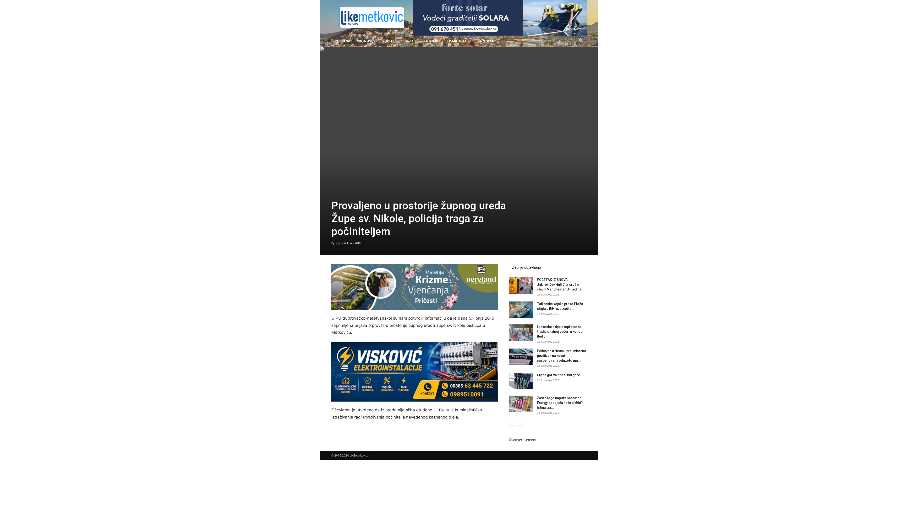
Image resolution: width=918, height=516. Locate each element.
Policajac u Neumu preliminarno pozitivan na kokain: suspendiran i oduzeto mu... (561, 355)
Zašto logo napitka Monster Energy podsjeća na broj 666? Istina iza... (560, 402)
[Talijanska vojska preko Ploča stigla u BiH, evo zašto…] (521, 309)
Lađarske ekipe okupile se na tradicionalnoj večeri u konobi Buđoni (560, 331)
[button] (581, 41)
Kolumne (432, 40)
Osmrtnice (457, 40)
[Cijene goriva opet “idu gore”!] (521, 381)
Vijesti (388, 40)
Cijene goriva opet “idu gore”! (559, 375)
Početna (342, 40)
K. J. (338, 243)
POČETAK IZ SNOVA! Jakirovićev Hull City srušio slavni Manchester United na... (560, 284)
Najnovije (366, 40)
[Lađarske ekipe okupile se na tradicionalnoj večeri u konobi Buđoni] (521, 332)
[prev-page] (512, 423)
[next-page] (520, 423)
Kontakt (485, 40)
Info (408, 40)
